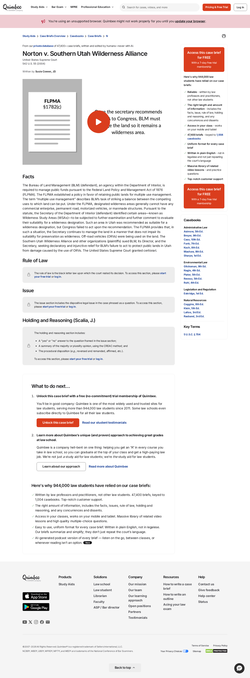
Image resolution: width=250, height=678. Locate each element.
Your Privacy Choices (171, 651)
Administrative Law (195, 227)
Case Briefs (95, 35)
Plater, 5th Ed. (192, 274)
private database (43, 45)
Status (203, 602)
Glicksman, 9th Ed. (195, 266)
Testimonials (137, 617)
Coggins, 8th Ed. (194, 304)
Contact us (206, 584)
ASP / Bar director (107, 607)
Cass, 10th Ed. (192, 239)
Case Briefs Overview (53, 35)
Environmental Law (195, 262)
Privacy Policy (220, 645)
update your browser (190, 21)
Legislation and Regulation (200, 289)
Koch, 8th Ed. (192, 247)
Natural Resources (195, 300)
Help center (206, 596)
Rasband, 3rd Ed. (194, 316)
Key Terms (192, 327)
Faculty (99, 602)
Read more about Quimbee (108, 466)
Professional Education (95, 6)
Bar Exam (57, 6)
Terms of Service (200, 645)
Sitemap (197, 651)
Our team (135, 590)
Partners (134, 612)
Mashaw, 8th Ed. (194, 251)
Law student (103, 590)
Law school (102, 584)
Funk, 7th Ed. (191, 243)
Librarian (100, 596)
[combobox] (160, 7)
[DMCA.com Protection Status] (216, 651)
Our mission (137, 584)
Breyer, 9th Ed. (193, 235)
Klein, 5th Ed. (192, 308)
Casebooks (76, 35)
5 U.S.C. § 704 (192, 334)
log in (57, 276)
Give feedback (209, 590)
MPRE (73, 6)
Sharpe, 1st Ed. (193, 255)
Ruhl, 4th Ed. (191, 282)
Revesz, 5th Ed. (193, 278)
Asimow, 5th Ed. (194, 231)
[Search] (123, 7)
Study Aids (37, 6)
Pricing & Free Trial (216, 7)
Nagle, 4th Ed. (192, 270)
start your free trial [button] (54, 306)
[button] (99, 122)
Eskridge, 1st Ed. (194, 293)
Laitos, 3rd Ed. (192, 312)
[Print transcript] (223, 36)
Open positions (139, 606)
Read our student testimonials (104, 422)
